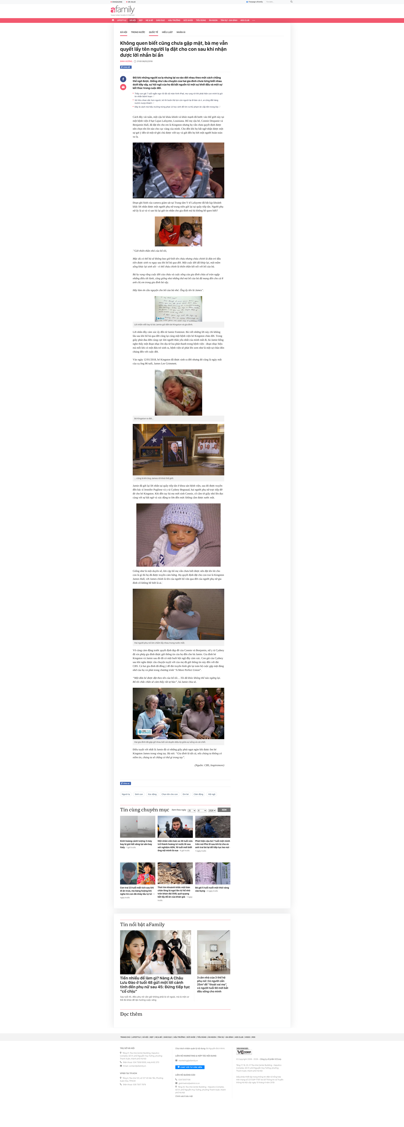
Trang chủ (125, 1037)
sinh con (139, 794)
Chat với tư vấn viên (191, 1067)
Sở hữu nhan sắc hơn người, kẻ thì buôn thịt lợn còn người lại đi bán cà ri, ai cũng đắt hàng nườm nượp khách (176, 101)
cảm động (198, 794)
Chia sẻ (126, 67)
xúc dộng (152, 794)
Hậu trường (174, 20)
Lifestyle (121, 20)
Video (247, 1037)
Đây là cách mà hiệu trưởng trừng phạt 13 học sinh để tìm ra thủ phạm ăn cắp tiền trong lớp (177, 107)
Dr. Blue (132, 2)
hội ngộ (211, 794)
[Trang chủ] (113, 20)
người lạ (126, 794)
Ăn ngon (213, 20)
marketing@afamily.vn (188, 1061)
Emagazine (117, 2)
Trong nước (138, 32)
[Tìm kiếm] (291, 2)
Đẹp (141, 20)
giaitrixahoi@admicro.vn (189, 1083)
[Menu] (253, 20)
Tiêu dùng (201, 20)
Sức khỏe (188, 20)
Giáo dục (160, 20)
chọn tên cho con (170, 794)
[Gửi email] (123, 87)
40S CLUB (245, 20)
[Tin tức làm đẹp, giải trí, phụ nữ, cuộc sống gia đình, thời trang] (122, 11)
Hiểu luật (167, 32)
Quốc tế (153, 32)
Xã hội (133, 20)
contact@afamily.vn (137, 1066)
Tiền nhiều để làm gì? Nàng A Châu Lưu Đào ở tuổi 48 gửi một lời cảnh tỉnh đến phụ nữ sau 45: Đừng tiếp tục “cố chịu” (155, 985)
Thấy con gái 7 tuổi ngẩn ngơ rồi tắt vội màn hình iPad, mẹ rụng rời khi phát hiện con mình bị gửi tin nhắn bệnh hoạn (179, 95)
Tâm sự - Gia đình (229, 20)
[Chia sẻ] (123, 79)
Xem (224, 809)
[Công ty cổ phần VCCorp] (244, 1051)
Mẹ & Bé (149, 20)
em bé (186, 794)
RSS (253, 1037)
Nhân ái (181, 32)
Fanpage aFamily (256, 2)
